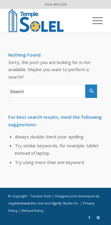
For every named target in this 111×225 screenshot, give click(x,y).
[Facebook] (89, 217)
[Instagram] (98, 217)
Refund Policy (33, 210)
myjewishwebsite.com (26, 203)
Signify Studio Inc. (65, 203)
